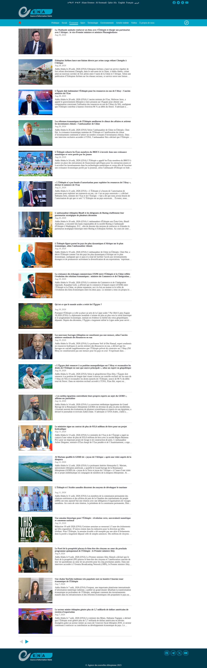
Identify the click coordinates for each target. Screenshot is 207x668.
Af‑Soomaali (101, 3)
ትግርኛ (77, 3)
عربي (136, 3)
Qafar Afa (112, 3)
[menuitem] (55, 23)
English (121, 3)
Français (129, 3)
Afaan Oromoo (88, 3)
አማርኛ (71, 3)
